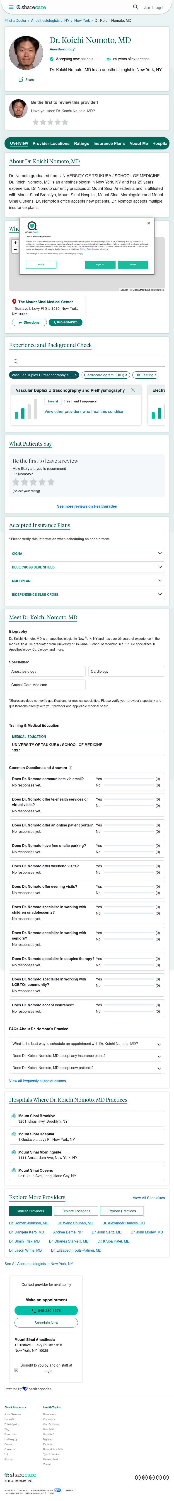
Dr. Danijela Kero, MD (26, 1232)
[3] (50, 120)
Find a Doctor (15, 20)
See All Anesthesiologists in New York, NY (39, 1263)
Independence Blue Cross (35, 594)
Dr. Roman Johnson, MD (28, 1223)
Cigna (17, 553)
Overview (19, 143)
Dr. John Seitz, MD (107, 1232)
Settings (41, 264)
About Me (138, 143)
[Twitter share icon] (158, 1478)
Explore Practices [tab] (122, 1210)
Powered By (13, 1389)
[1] (35, 120)
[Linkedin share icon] (151, 1478)
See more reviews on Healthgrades (87, 506)
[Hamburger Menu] (12, 7)
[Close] (149, 223)
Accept (133, 264)
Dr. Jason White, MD (25, 1250)
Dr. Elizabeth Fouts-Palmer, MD (76, 1250)
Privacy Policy (86, 249)
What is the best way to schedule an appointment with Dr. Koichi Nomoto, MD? (75, 1043)
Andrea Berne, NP (68, 1232)
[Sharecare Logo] (31, 7)
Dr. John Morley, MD (147, 1232)
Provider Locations (51, 143)
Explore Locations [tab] (75, 1210)
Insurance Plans (109, 143)
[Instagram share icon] (144, 1478)
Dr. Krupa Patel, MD (114, 1241)
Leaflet (124, 289)
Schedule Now (46, 1322)
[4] (58, 120)
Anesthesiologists (45, 20)
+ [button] (15, 243)
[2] (42, 120)
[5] (65, 120)
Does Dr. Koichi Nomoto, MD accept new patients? (53, 1067)
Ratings (81, 143)
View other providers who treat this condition (84, 411)
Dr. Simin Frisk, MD (24, 1241)
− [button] (15, 250)
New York (82, 20)
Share (29, 79)
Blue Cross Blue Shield (33, 567)
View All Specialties (149, 1197)
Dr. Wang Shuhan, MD (75, 1223)
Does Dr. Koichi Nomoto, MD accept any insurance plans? (59, 1055)
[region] (87, 246)
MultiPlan (21, 580)
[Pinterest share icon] (165, 1478)
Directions (31, 322)
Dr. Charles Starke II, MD (69, 1241)
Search (136, 7)
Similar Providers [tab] (30, 1210)
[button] (69, 767)
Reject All (100, 264)
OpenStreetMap (141, 289)
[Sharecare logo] (54, 1474)
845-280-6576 (67, 322)
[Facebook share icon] (137, 1478)
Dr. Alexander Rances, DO (123, 1223)
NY (67, 20)
